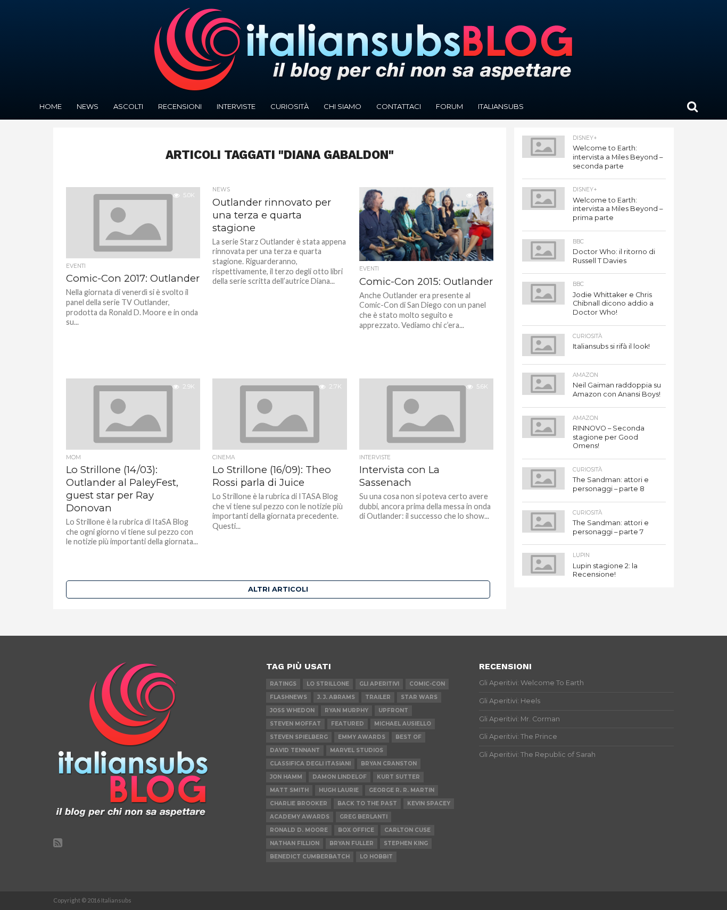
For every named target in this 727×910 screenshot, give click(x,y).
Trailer (378, 697)
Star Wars (419, 697)
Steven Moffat (295, 723)
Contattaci (398, 106)
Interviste (236, 106)
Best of (408, 737)
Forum (449, 106)
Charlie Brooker (298, 803)
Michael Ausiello (402, 723)
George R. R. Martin (401, 790)
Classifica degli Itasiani (310, 763)
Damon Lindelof (339, 776)
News (87, 106)
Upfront (393, 710)
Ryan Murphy (346, 710)
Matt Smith (289, 790)
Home (50, 106)
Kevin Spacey (428, 803)
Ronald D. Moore (299, 830)
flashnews (288, 697)
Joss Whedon (292, 710)
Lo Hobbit (376, 856)
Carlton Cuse (407, 830)
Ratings (283, 683)
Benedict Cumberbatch (310, 856)
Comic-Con (427, 683)
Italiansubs (501, 106)
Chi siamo (342, 106)
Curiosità (289, 106)
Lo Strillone (328, 683)
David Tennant (295, 750)
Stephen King (406, 843)
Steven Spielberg (299, 737)
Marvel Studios (356, 750)
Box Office (356, 830)
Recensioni (180, 106)
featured (347, 723)
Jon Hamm (286, 776)
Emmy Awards (361, 737)
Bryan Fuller (351, 843)
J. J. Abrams (336, 697)
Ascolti (128, 106)
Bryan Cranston (389, 763)
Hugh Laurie (339, 790)
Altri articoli (278, 589)
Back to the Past (367, 803)
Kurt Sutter (398, 776)
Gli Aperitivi (379, 683)
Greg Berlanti (363, 816)
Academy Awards (299, 816)
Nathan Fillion (294, 843)
